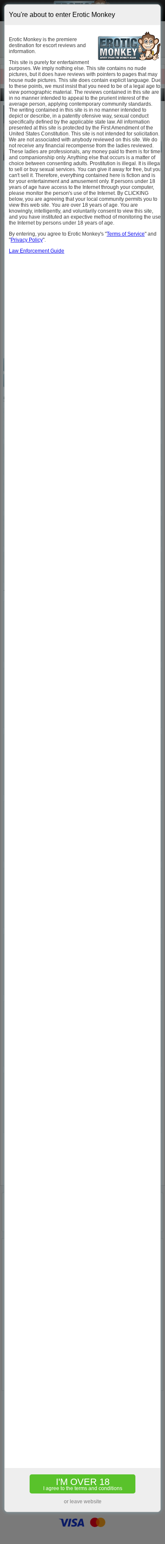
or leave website (83, 1502)
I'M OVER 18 (82, 1484)
